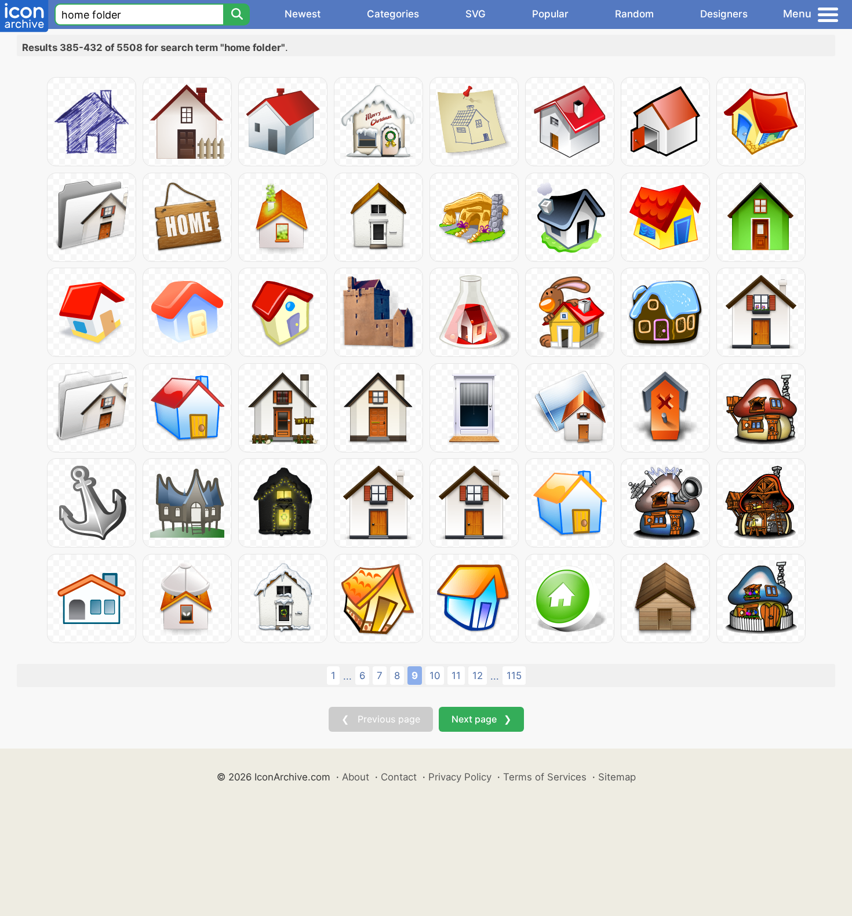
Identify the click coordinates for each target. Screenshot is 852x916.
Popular (550, 14)
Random (634, 14)
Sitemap (617, 777)
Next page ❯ (481, 719)
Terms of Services (545, 777)
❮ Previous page (380, 719)
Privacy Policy (459, 777)
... (347, 676)
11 (456, 675)
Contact (399, 777)
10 (434, 675)
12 (477, 675)
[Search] (236, 14)
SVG (475, 14)
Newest (303, 14)
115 (514, 675)
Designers (724, 14)
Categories (393, 14)
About (355, 777)
